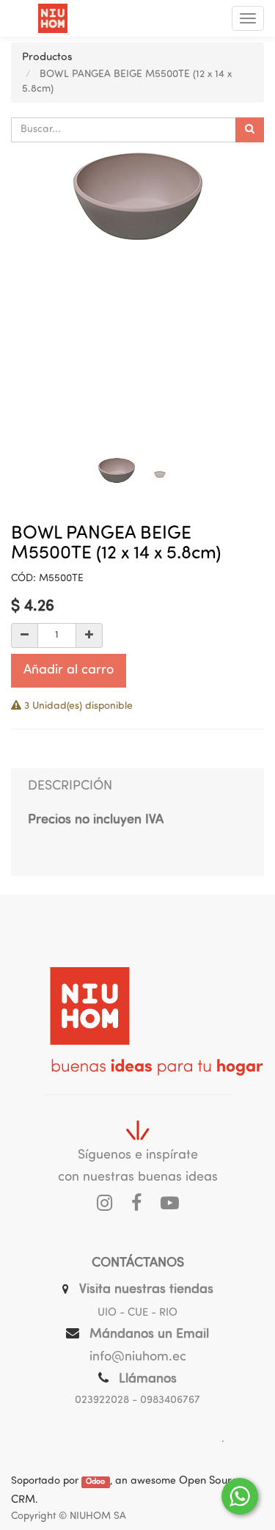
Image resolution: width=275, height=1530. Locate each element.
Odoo (95, 1482)
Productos (47, 57)
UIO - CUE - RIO (137, 1313)
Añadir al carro (68, 670)
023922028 (102, 1400)
